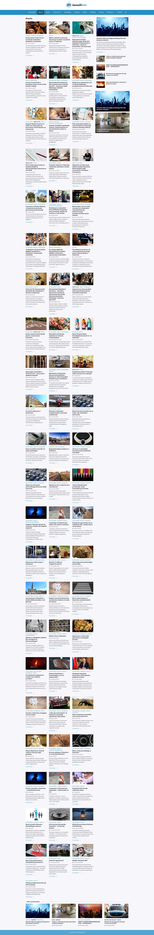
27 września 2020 (55, 830)
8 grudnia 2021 (54, 526)
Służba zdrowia (30, 635)
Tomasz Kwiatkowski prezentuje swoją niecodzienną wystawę (80, 486)
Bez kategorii (37, 671)
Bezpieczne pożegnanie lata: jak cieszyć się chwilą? (116, 74)
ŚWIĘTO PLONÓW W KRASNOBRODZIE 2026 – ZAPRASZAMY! (117, 65)
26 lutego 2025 (54, 43)
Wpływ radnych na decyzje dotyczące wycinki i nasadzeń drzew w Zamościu (59, 39)
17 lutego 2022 (31, 453)
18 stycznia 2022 (31, 490)
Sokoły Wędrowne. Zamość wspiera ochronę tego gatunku (35, 752)
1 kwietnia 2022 (31, 415)
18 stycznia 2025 (78, 48)
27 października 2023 (32, 339)
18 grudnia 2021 (31, 530)
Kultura (101, 12)
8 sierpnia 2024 (31, 172)
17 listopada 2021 (54, 566)
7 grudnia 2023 (77, 257)
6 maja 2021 (53, 794)
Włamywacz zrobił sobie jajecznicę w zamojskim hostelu (80, 637)
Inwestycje (75, 35)
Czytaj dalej (29, 55)
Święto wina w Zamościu (57, 636)
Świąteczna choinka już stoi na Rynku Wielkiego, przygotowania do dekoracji (82, 84)
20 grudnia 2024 (54, 91)
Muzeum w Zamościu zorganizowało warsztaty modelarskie (58, 412)
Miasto (41, 12)
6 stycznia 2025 (31, 88)
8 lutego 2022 (54, 453)
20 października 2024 (79, 129)
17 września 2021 (78, 602)
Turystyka (56, 12)
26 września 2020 (78, 828)
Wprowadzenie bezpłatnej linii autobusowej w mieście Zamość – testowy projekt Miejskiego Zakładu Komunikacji (58, 86)
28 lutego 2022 (78, 417)
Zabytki (38, 369)
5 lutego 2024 (30, 212)
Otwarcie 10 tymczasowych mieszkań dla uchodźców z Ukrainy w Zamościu (35, 290)
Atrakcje (77, 12)
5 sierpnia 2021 (31, 717)
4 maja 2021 (77, 792)
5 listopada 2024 (54, 133)
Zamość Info (82, 932)
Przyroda (93, 12)
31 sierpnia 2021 (78, 641)
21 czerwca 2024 (54, 170)
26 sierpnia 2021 (31, 680)
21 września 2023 (78, 339)
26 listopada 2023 (55, 301)
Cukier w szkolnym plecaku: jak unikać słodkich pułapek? (115, 57)
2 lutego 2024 (54, 215)
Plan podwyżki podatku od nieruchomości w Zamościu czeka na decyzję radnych (81, 125)
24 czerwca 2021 (78, 754)
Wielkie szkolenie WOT (80, 860)
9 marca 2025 (30, 43)
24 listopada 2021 (31, 566)
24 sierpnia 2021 (54, 679)
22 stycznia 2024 (78, 217)
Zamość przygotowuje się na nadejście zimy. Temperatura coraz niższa (82, 524)
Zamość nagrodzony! (56, 860)
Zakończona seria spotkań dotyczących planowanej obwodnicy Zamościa (81, 290)
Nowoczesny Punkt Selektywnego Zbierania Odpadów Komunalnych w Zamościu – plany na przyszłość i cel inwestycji (81, 43)
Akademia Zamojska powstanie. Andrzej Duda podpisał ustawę (81, 675)
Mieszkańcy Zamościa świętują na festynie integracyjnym (56, 335)
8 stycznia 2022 (54, 489)
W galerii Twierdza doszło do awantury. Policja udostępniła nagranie (36, 526)
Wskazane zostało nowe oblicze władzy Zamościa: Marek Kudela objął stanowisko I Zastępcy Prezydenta (81, 168)
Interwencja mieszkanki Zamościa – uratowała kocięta (57, 826)
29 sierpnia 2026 (110, 925)
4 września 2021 (54, 638)
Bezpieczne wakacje (110, 919)
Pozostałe (110, 12)
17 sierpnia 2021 (78, 679)
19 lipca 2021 (77, 718)
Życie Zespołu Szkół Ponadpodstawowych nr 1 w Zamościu (82, 335)
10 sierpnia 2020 (31, 886)
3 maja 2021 (30, 828)
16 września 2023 (31, 377)
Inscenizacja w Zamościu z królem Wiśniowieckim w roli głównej (35, 600)
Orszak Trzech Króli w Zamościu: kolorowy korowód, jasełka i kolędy (36, 84)
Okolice (48, 12)
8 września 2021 (31, 643)
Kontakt (120, 12)
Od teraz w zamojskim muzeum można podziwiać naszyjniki (81, 450)
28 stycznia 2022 (78, 454)
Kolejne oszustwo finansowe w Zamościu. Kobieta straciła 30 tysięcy (59, 600)
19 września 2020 (55, 862)
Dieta (53, 919)
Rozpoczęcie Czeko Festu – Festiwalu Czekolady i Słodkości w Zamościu (35, 39)
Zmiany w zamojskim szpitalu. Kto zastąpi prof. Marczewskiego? (36, 639)
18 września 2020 (78, 862)
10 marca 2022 (54, 417)
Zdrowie (58, 919)
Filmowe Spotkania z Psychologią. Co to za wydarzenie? (56, 675)
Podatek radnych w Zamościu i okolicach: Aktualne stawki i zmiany (59, 166)
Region (85, 12)
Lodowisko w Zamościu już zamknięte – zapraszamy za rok (58, 790)
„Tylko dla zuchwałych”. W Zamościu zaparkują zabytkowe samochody (58, 714)
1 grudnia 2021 (77, 528)
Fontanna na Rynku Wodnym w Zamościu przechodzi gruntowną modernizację (35, 208)
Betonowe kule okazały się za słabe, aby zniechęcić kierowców (82, 412)
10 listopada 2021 (78, 566)
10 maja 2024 (77, 174)
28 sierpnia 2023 (54, 380)
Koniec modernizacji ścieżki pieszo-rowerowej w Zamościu (35, 335)
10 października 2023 (55, 339)
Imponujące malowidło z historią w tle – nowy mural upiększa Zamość (35, 373)
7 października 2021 (32, 604)
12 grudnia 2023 (31, 257)
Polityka (56, 121)
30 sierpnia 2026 (31, 925)
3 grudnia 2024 (78, 88)
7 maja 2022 (77, 375)
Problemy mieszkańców (79, 37)
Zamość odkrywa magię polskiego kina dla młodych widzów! (37, 922)
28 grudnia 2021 (78, 490)
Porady (119, 919)
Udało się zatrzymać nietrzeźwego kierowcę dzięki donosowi (36, 486)
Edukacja (75, 331)
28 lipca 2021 (53, 718)
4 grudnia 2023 (31, 294)
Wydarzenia (67, 12)
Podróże (33, 919)
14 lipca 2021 (30, 756)
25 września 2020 (31, 864)
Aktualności (31, 12)
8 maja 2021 (30, 792)
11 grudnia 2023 (54, 257)
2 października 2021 (55, 604)
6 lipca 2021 (53, 756)
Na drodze (65, 80)
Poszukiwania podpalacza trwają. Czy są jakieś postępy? (35, 676)
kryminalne (37, 560)
